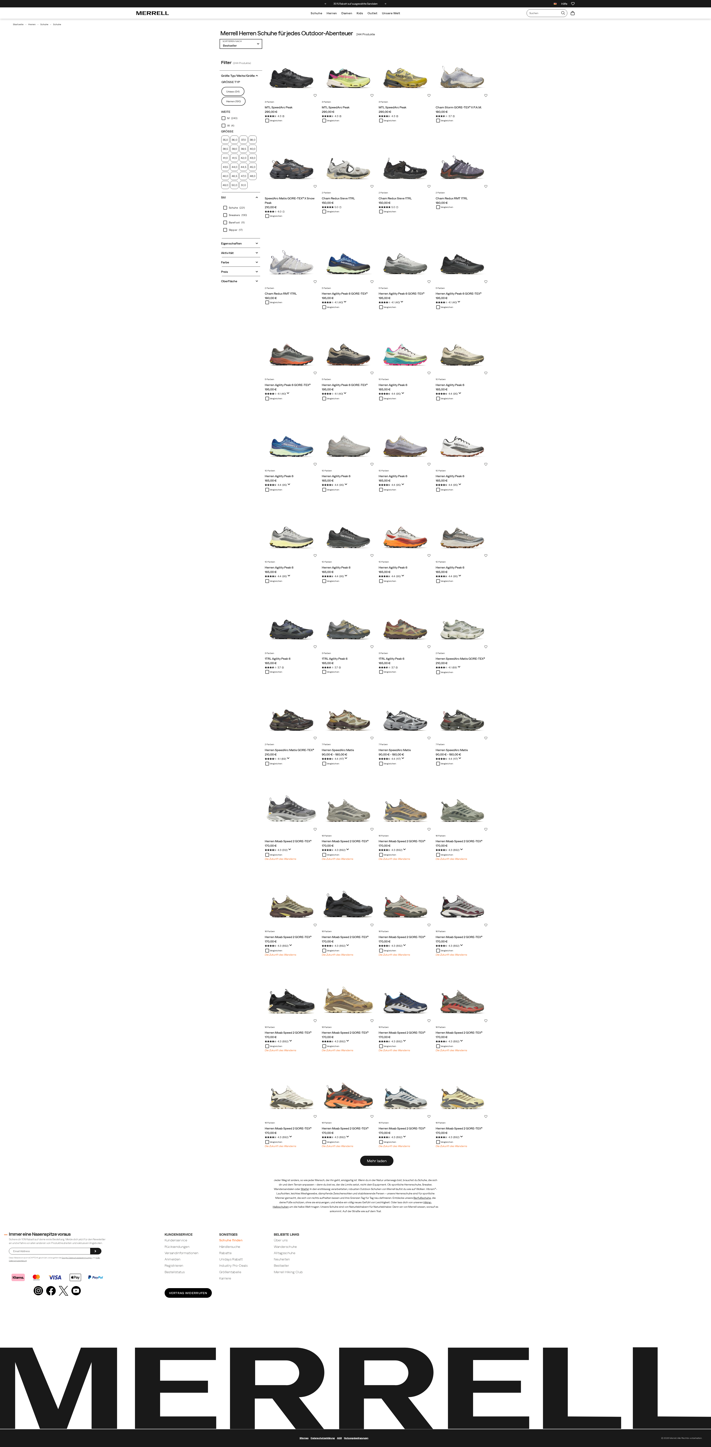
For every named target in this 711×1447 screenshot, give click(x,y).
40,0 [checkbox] (252, 148)
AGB (98, 1258)
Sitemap (304, 1438)
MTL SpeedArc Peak (279, 107)
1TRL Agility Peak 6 (278, 658)
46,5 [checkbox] (234, 176)
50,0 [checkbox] (234, 185)
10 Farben (384, 379)
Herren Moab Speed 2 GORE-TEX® (288, 841)
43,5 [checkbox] (225, 167)
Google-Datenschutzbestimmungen (77, 1258)
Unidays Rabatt (231, 1259)
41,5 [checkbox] (234, 157)
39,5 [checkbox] (243, 148)
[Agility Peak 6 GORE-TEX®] (348, 258)
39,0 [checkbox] (234, 148)
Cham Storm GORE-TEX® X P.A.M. (459, 107)
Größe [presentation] (227, 131)
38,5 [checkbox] (225, 148)
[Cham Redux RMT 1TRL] (462, 163)
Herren (332, 13)
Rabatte (225, 1253)
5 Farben (326, 288)
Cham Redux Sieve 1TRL (338, 198)
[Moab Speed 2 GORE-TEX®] (291, 806)
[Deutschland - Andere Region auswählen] (555, 4)
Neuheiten (282, 1259)
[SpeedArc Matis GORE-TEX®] (462, 623)
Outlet (373, 13)
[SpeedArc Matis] (348, 714)
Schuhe (316, 13)
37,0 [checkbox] (243, 139)
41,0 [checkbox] (225, 157)
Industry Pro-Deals (233, 1265)
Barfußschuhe (422, 1197)
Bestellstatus (175, 1272)
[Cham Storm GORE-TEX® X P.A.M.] (462, 72)
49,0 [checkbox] (225, 185)
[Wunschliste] (573, 3)
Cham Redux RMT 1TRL (452, 198)
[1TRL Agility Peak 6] (291, 623)
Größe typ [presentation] (230, 82)
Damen (346, 13)
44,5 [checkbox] (243, 167)
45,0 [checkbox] (252, 167)
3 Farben (269, 102)
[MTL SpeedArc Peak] (291, 72)
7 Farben (326, 744)
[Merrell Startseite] (152, 13)
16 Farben (327, 835)
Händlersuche (229, 1247)
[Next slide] (385, 3)
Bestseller (281, 1265)
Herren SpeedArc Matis (338, 750)
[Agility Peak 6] (405, 349)
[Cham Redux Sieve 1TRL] (348, 163)
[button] (241, 75)
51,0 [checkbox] (243, 185)
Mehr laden (377, 1161)
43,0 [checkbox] (252, 157)
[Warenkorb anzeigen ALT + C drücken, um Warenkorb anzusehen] (573, 13)
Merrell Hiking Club (288, 1272)
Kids (360, 13)
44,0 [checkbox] (234, 167)
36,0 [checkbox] (234, 139)
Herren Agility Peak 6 (393, 385)
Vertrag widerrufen (188, 1293)
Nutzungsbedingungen (356, 1438)
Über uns (281, 1240)
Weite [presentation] (226, 111)
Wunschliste (315, 95)
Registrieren (174, 1265)
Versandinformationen (181, 1253)
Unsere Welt (391, 13)
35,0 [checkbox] (225, 139)
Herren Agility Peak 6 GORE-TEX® (345, 293)
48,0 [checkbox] (252, 176)
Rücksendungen (177, 1247)
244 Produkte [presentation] (365, 34)
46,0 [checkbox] (225, 176)
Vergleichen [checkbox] (276, 120)
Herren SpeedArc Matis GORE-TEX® (460, 658)
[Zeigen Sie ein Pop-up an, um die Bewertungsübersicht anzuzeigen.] (345, 303)
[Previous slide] (325, 3)
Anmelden (173, 1259)
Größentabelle (230, 1272)
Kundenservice (176, 1240)
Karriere (225, 1278)
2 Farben (326, 192)
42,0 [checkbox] (243, 157)
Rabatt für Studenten (355, 3)
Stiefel (305, 1189)
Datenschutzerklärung (18, 1261)
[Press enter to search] (563, 13)
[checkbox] (241, 118)
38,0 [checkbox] (252, 139)
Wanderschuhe (285, 1247)
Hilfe (564, 3)
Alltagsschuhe (285, 1253)
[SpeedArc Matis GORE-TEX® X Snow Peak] (291, 163)
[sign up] (95, 1251)
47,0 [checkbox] (243, 176)
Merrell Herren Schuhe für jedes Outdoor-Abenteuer (286, 33)
